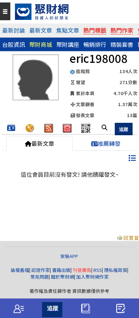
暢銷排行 (94, 44)
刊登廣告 (82, 270)
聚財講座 (67, 44)
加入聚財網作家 (92, 276)
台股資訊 (13, 44)
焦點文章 (67, 30)
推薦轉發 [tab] (109, 143)
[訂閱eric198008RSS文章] (48, 127)
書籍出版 (61, 270)
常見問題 (39, 276)
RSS (97, 270)
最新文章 (40, 30)
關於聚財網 (62, 276)
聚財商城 (40, 44)
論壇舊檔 (20, 270)
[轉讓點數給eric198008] (29, 127)
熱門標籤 (94, 30)
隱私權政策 (115, 270)
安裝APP (69, 256)
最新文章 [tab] (42, 143)
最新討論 (13, 30)
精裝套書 (121, 44)
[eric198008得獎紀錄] (11, 128)
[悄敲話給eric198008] (67, 127)
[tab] (18, 308)
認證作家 (40, 270)
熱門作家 (121, 30)
